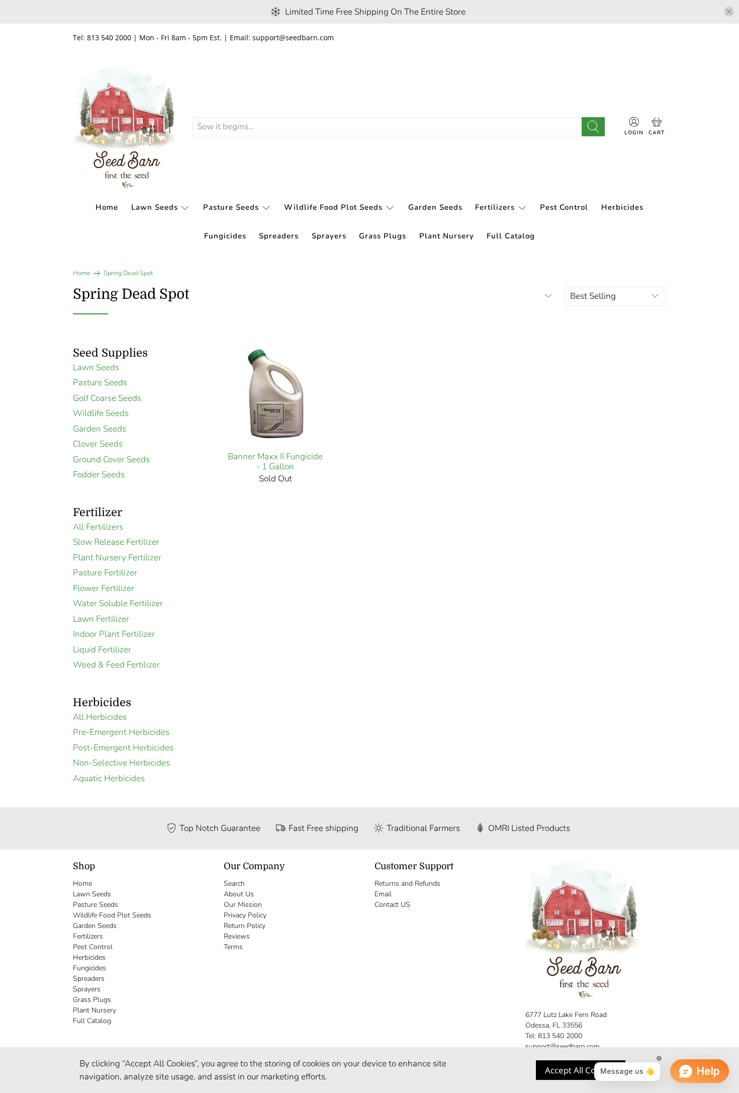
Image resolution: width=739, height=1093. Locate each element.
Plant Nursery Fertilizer (117, 557)
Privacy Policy (245, 915)
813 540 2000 (560, 1036)
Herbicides (622, 207)
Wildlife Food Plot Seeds (333, 207)
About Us (239, 894)
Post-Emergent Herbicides (123, 747)
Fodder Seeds (99, 474)
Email (383, 894)
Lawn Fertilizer (101, 619)
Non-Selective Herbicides (121, 763)
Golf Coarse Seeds (107, 398)
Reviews (237, 936)
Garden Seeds (435, 207)
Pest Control (564, 207)
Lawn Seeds (154, 207)
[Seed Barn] (124, 126)
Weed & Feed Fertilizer (116, 664)
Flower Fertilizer (103, 588)
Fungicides (225, 236)
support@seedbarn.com (562, 1046)
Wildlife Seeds (101, 413)
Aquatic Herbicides (109, 778)
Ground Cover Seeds (111, 459)
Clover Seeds (98, 444)
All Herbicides (100, 717)
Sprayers (329, 236)
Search (234, 883)
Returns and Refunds (407, 883)
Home (107, 207)
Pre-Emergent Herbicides (121, 732)
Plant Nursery (446, 236)
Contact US (392, 904)
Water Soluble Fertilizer (118, 603)
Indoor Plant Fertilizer (114, 634)
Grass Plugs (382, 236)
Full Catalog (511, 236)
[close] (729, 12)
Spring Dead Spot (128, 273)
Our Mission (243, 904)
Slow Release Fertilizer (116, 542)
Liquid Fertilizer (102, 649)
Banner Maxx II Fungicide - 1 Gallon (275, 461)
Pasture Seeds (231, 207)
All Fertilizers (98, 527)
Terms (233, 947)
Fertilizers (495, 207)
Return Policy (244, 926)
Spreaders (279, 236)
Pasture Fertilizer (105, 572)
